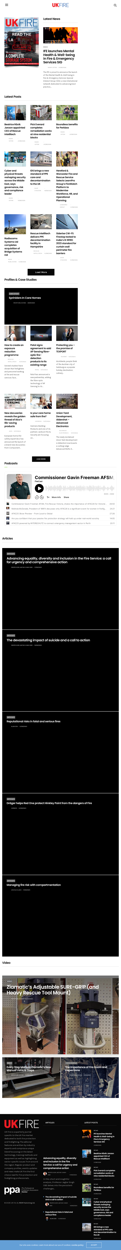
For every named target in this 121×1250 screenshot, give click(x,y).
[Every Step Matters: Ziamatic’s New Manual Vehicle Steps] (31, 1077)
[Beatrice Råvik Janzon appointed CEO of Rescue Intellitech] (15, 112)
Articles (11, 554)
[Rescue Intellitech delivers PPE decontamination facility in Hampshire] (41, 221)
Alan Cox (14, 726)
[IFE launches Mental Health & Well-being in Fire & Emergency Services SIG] (60, 35)
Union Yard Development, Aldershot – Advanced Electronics (64, 419)
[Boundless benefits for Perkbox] (67, 112)
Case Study (14, 294)
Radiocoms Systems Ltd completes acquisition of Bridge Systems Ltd (13, 247)
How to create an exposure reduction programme (14, 350)
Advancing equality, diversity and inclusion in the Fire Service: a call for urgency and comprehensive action (59, 560)
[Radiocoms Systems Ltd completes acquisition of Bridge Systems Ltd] (15, 224)
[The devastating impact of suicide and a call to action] (60, 670)
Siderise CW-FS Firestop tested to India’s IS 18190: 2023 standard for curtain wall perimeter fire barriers (66, 243)
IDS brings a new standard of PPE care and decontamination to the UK (40, 177)
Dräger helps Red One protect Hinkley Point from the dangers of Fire (49, 803)
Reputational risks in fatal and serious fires (33, 721)
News (45, 47)
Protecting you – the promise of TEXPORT (65, 348)
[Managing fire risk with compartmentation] (60, 916)
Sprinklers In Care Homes (25, 298)
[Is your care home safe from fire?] (41, 401)
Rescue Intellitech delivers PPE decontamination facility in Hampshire (40, 240)
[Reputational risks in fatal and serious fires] (60, 752)
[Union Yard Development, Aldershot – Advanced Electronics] (67, 401)
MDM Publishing (12, 261)
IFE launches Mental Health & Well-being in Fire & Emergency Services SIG (59, 57)
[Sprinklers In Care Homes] (41, 306)
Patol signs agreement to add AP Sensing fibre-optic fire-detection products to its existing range (40, 355)
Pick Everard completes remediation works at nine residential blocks (41, 131)
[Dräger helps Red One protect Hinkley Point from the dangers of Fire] (60, 834)
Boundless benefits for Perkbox (67, 126)
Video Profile (71, 1063)
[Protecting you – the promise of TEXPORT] (67, 333)
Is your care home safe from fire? (40, 414)
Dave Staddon (37, 189)
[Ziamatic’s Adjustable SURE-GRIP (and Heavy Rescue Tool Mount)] (60, 1016)
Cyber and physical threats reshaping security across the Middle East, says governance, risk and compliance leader (15, 182)
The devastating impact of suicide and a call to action (48, 640)
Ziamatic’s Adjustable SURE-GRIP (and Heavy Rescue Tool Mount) (53, 989)
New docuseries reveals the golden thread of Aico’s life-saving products (14, 419)
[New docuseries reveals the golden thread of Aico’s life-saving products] (15, 401)
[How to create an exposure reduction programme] (15, 333)
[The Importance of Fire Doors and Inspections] (90, 1077)
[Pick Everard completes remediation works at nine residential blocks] (41, 112)
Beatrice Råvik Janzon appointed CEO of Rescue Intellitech (14, 129)
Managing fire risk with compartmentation (34, 885)
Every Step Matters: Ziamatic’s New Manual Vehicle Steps (29, 1068)
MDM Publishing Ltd (27, 1203)
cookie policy (77, 1245)
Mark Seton (52, 67)
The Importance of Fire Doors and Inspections (86, 1068)
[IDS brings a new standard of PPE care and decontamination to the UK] (41, 158)
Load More (41, 272)
